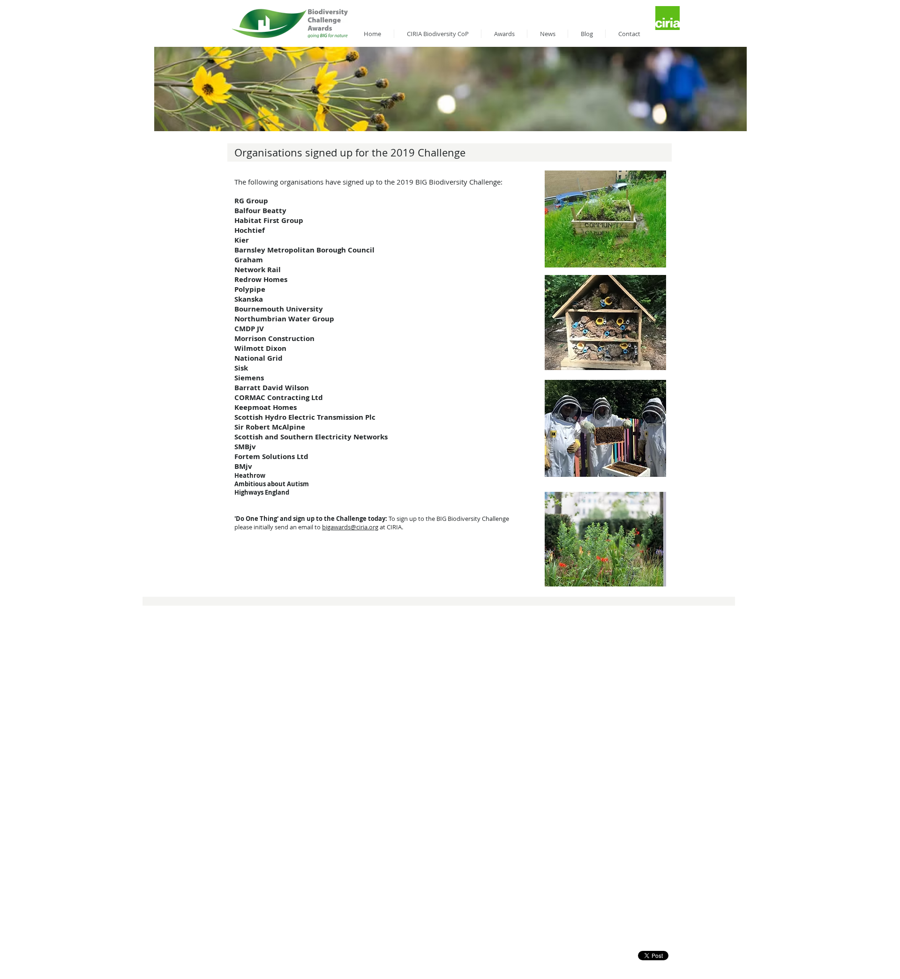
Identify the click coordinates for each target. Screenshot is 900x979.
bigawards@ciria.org (350, 527)
